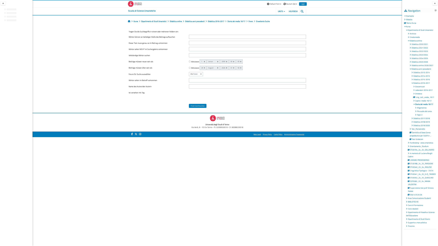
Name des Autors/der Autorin (140, 86)
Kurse (408, 26)
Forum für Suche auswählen (140, 74)
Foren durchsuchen (198, 106)
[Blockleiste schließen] (434, 3)
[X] (136, 134)
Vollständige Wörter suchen (139, 55)
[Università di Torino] (135, 3)
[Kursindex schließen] (3, 3)
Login (303, 4)
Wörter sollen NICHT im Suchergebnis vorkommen (148, 49)
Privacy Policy (267, 134)
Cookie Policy (278, 134)
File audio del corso (424, 111)
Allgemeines (421, 107)
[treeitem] (420, 121)
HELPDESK (293, 11)
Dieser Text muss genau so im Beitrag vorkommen (148, 43)
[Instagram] (140, 134)
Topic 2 (419, 114)
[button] (274, 4)
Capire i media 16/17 (423, 100)
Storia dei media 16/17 (424, 104)
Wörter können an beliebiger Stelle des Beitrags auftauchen (152, 37)
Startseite (410, 16)
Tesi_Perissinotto (418, 129)
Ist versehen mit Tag (136, 92)
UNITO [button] (280, 11)
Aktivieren (195, 61)
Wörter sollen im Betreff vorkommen (143, 80)
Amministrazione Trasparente (294, 134)
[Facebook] (132, 134)
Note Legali (257, 134)
